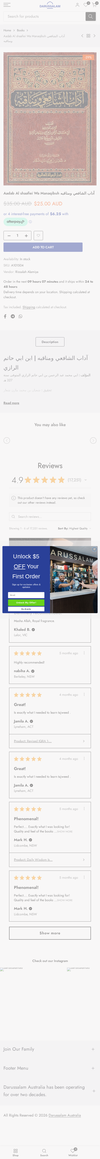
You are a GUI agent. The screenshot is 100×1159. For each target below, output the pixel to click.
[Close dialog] (94, 549)
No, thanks (26, 608)
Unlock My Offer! (26, 602)
